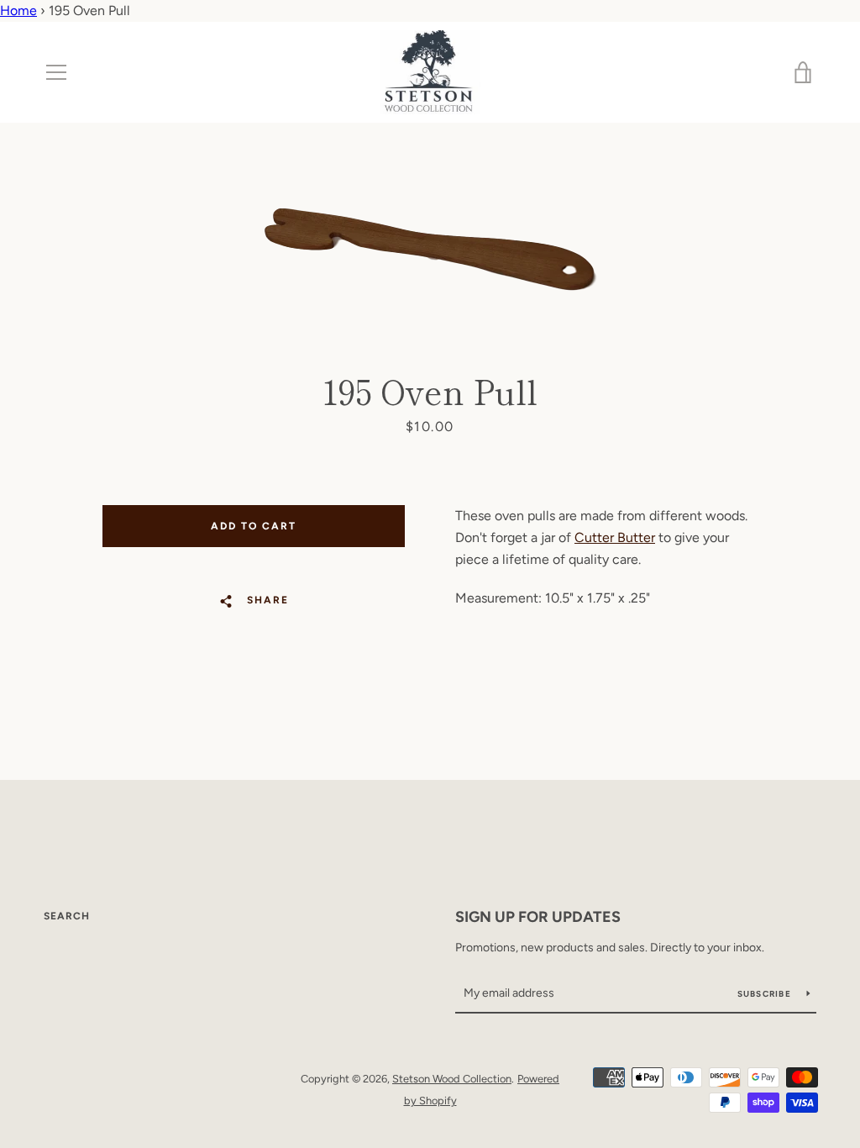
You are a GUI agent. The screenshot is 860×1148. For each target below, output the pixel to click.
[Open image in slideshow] (430, 246)
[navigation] (56, 72)
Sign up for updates (538, 917)
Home (18, 10)
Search (67, 916)
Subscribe (765, 993)
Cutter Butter (614, 537)
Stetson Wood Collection (451, 1078)
